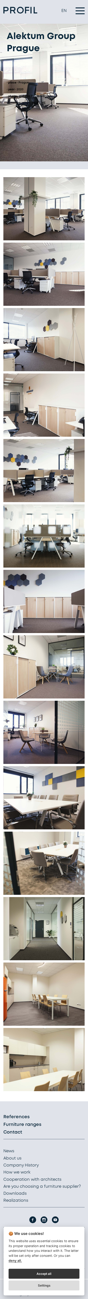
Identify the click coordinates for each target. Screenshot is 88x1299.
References (16, 1117)
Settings (44, 1285)
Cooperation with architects (32, 1179)
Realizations (15, 1200)
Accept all (44, 1274)
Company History (21, 1165)
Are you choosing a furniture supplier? (42, 1186)
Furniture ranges (22, 1125)
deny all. (15, 1260)
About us (12, 1158)
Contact (12, 1132)
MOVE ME (39, 103)
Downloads (15, 1193)
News (8, 1151)
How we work (16, 1172)
